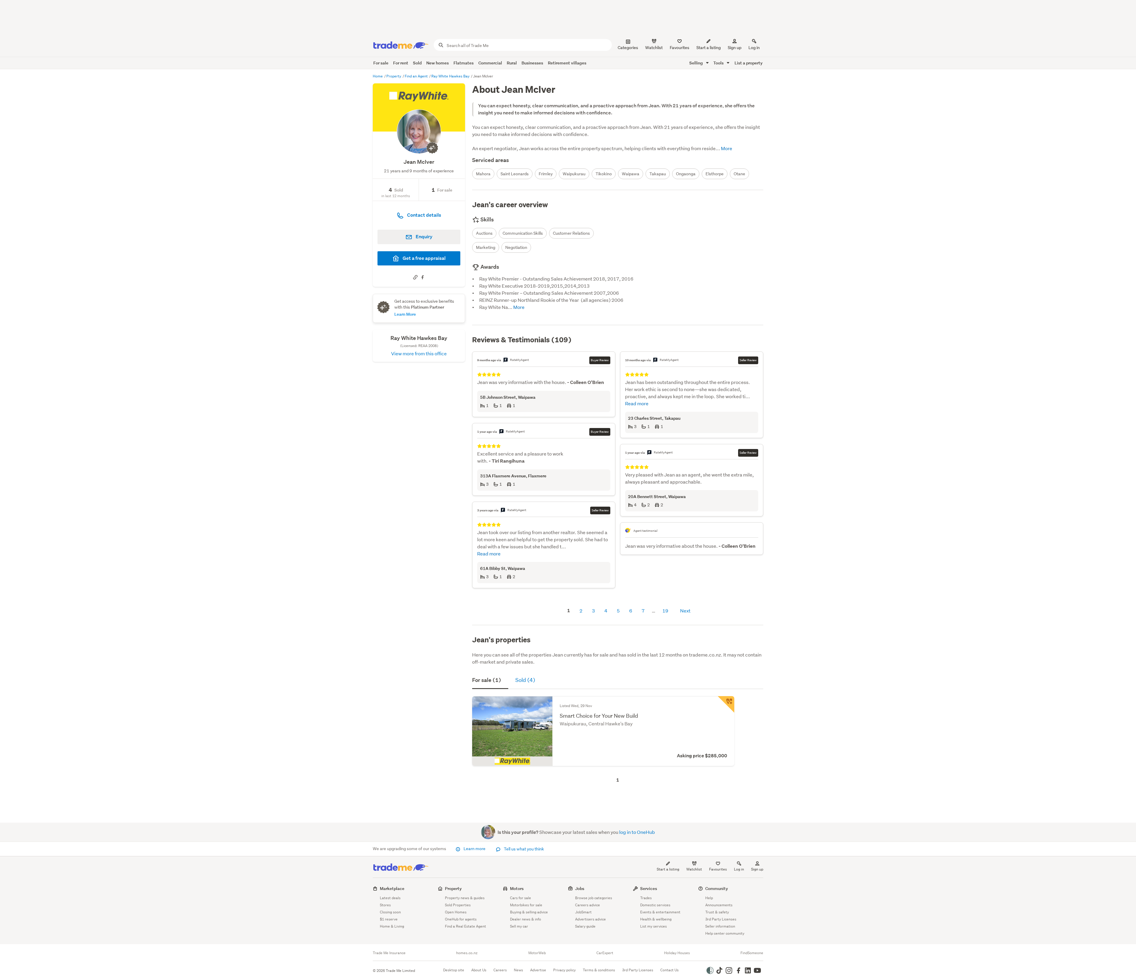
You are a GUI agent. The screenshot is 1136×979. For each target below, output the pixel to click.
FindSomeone (751, 953)
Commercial (490, 63)
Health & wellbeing (656, 919)
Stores (385, 904)
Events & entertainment (660, 912)
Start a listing (668, 869)
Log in (754, 47)
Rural (512, 63)
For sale (380, 63)
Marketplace (392, 888)
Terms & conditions (599, 969)
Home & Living (392, 926)
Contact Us (669, 969)
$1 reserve (389, 919)
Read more (489, 553)
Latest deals (390, 897)
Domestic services (655, 904)
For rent (400, 63)
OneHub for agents (461, 919)
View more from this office (419, 353)
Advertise (538, 969)
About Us (478, 969)
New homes (437, 63)
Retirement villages (567, 63)
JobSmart (583, 912)
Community (716, 888)
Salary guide (585, 926)
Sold (417, 63)
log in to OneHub (637, 832)
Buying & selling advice (529, 912)
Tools (718, 63)
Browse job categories (593, 897)
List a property (749, 63)
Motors (517, 888)
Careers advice (587, 904)
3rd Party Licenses (720, 919)
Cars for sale (520, 897)
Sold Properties (458, 904)
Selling (696, 63)
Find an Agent (417, 76)
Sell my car (519, 926)
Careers (500, 969)
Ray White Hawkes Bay (450, 76)
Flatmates (464, 63)
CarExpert (604, 953)
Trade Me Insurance (389, 953)
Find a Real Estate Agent (465, 926)
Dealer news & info (525, 919)
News (518, 969)
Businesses (532, 63)
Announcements (718, 904)
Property (394, 76)
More (726, 148)
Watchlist (694, 869)
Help (709, 897)
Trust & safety (717, 912)
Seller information (720, 926)
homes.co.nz (466, 953)
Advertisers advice (590, 919)
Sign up (734, 47)
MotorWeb (537, 953)
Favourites (718, 869)
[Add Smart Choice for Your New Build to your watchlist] (726, 704)
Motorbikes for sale (526, 904)
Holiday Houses (677, 953)
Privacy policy (564, 969)
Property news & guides (465, 897)
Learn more (474, 848)
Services (648, 888)
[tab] (490, 680)
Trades (646, 897)
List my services (653, 926)
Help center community (724, 933)
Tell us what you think (523, 849)
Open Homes (456, 912)
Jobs (579, 888)
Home (378, 76)
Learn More (405, 314)
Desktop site (453, 969)
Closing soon (390, 912)
